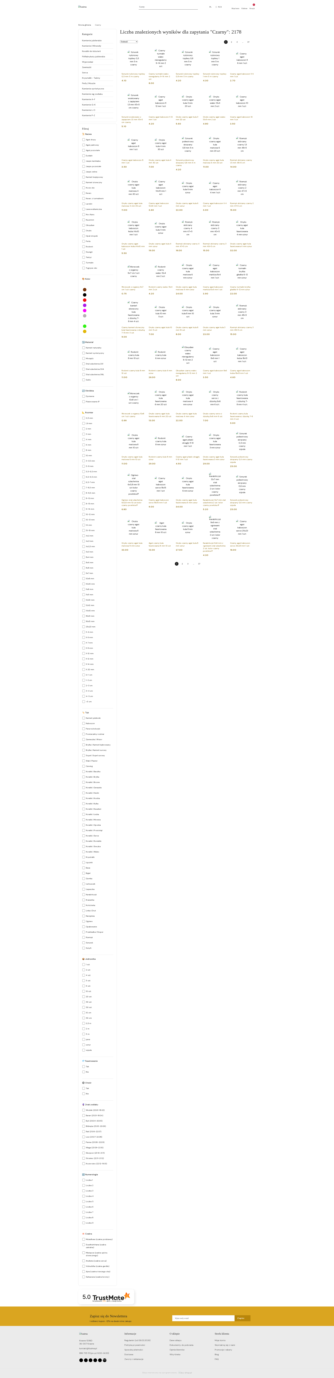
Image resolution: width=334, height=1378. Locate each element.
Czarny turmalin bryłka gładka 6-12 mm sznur (240, 288)
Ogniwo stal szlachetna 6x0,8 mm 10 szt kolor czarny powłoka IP (132, 502)
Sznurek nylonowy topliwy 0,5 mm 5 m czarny (133, 75)
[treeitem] (97, 40)
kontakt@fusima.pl (88, 1348)
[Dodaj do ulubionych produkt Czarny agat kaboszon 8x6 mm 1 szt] (224, 346)
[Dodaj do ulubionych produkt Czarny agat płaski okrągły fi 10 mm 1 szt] (197, 432)
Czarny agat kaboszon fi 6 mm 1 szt (242, 75)
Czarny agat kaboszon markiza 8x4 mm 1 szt (213, 288)
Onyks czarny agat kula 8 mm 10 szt (187, 328)
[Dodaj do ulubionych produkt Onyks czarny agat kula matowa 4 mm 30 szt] (143, 179)
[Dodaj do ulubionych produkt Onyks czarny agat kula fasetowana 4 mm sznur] (251, 219)
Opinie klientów (177, 1349)
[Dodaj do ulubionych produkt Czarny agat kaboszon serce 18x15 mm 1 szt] (170, 476)
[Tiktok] (95, 1360)
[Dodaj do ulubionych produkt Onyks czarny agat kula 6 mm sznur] (197, 179)
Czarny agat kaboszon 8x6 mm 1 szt (215, 371)
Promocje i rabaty (223, 1349)
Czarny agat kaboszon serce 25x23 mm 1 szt (240, 544)
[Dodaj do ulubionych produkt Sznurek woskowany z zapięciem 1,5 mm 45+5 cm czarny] (143, 92)
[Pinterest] (100, 1360)
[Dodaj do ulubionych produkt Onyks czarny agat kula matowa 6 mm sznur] (197, 262)
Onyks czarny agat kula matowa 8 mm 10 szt (132, 458)
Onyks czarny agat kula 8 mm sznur (187, 544)
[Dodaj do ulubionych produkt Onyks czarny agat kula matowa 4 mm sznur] (197, 389)
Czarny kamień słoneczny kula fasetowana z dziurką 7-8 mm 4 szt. (133, 330)
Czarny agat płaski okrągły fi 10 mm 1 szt (188, 458)
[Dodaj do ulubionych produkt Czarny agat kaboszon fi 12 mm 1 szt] (170, 92)
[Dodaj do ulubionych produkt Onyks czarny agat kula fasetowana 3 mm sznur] (224, 432)
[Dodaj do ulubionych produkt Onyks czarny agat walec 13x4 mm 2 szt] (224, 92)
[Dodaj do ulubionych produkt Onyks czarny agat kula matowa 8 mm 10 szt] (143, 432)
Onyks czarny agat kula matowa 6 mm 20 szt (213, 161)
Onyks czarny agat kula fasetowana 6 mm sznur (187, 501)
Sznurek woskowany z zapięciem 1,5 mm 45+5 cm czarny (132, 119)
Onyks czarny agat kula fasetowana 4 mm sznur (241, 245)
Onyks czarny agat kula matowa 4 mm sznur (186, 414)
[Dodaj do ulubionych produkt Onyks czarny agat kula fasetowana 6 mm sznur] (197, 476)
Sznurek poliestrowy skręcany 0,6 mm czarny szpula (241, 502)
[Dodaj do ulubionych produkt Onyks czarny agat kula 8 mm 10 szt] (197, 303)
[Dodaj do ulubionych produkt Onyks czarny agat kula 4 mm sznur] (170, 219)
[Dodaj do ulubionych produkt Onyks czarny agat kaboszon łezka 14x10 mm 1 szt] (143, 219)
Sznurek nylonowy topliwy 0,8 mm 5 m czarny (187, 75)
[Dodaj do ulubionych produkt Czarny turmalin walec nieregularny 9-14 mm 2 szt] (170, 49)
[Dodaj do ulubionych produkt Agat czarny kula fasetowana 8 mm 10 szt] (170, 519)
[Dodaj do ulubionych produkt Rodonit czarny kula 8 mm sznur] (170, 432)
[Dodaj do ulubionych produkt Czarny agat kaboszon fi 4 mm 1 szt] (224, 179)
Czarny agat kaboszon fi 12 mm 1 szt (161, 118)
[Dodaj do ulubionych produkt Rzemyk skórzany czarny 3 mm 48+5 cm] (251, 303)
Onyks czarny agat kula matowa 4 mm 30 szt (132, 204)
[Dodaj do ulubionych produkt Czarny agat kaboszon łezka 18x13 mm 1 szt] (251, 346)
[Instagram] (86, 1360)
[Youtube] (90, 1360)
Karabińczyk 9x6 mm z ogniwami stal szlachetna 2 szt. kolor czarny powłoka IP (214, 547)
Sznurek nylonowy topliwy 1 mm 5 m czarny (214, 75)
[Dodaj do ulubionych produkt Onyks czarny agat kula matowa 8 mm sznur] (143, 519)
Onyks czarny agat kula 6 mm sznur (187, 204)
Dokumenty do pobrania (181, 1345)
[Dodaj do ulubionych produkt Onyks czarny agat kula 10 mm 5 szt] (170, 303)
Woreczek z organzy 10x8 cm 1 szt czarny (133, 414)
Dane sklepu (175, 1340)
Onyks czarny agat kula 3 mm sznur (214, 328)
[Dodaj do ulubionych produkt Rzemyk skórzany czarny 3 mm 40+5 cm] (224, 219)
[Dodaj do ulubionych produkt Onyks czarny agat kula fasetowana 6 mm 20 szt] (170, 389)
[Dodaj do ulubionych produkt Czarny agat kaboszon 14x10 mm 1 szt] (170, 179)
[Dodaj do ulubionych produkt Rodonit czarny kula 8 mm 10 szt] (143, 346)
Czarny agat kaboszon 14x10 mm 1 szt (159, 204)
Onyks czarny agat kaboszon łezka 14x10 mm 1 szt (133, 246)
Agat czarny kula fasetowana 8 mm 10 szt (160, 544)
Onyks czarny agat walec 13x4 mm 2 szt (214, 118)
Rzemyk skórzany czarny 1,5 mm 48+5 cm (241, 161)
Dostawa (128, 1354)
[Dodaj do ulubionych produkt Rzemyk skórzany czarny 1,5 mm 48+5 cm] (251, 136)
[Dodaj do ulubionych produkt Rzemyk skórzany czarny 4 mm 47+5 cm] (197, 219)
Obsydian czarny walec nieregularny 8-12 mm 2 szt (186, 373)
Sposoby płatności (133, 1349)
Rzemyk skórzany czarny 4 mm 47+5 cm (188, 245)
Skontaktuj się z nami (225, 1345)
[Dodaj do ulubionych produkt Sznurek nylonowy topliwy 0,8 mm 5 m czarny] (197, 49)
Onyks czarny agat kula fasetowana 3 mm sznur (214, 458)
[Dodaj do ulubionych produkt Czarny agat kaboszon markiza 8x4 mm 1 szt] (224, 262)
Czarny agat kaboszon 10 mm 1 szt (241, 118)
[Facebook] (81, 1360)
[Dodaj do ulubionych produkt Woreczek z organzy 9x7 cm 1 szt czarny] (143, 262)
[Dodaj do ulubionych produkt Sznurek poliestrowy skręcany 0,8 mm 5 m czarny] (197, 136)
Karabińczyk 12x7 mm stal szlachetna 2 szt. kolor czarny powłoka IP (214, 502)
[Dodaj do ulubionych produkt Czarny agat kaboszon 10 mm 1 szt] (251, 92)
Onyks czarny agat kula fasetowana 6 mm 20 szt (160, 414)
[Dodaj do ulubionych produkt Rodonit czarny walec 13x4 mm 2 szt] (170, 262)
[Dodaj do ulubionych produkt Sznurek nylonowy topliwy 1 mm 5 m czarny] (224, 49)
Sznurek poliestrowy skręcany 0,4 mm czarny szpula (241, 459)
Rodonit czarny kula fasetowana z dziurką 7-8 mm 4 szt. (241, 416)
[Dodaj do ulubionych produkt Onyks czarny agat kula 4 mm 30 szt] (170, 136)
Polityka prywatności (134, 1345)
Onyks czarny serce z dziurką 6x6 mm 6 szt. (213, 414)
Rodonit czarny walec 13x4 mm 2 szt (160, 288)
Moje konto (220, 1340)
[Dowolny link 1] (104, 1360)
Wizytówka (175, 1354)
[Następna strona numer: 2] (254, 42)
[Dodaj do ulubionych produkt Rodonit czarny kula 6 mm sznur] (170, 346)
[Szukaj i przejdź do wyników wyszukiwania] (196, 7)
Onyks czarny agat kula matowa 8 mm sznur (132, 544)
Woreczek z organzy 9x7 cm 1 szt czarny (132, 288)
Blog (217, 1354)
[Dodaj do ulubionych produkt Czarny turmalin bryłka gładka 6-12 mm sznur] (251, 262)
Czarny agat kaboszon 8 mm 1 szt (132, 161)
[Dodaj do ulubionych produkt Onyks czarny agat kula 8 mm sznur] (197, 519)
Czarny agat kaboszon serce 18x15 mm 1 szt (159, 501)
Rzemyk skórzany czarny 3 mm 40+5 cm (214, 245)
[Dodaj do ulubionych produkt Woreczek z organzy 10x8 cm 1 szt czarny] (143, 389)
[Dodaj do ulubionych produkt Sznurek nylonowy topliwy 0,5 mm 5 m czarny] (143, 49)
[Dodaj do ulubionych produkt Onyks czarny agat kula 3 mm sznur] (224, 303)
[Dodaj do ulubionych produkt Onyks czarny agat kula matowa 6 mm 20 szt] (224, 136)
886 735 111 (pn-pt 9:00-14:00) (94, 1353)
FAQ (217, 1359)
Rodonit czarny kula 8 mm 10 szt (133, 371)
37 (248, 42)
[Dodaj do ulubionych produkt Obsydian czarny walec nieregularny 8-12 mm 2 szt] (197, 346)
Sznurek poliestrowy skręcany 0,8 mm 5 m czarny (185, 162)
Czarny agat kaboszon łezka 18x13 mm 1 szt (240, 371)
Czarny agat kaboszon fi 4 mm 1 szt (215, 204)
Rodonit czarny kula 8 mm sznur (160, 458)
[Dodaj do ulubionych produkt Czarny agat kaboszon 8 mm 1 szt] (143, 136)
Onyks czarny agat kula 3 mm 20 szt (187, 118)
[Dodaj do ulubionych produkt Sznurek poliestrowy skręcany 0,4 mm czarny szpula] (251, 432)
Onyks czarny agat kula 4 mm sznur (160, 245)
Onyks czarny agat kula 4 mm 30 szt (160, 161)
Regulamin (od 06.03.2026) (137, 1340)
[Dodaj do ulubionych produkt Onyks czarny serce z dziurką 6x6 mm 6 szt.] (224, 389)
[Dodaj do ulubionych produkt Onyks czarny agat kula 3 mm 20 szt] (197, 92)
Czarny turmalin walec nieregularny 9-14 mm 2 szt (159, 76)
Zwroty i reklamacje (133, 1359)
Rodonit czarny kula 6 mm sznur (160, 371)
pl (210, 7)
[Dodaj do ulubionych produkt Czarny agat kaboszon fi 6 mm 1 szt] (251, 49)
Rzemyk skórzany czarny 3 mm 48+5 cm (242, 328)
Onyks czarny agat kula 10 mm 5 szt (160, 328)
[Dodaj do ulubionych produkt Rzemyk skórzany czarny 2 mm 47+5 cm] (251, 179)
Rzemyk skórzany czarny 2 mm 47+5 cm (242, 204)
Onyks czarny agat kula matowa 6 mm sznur (186, 288)
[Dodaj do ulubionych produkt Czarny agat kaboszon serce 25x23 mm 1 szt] (251, 519)
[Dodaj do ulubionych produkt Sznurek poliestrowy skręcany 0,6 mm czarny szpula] (251, 476)
